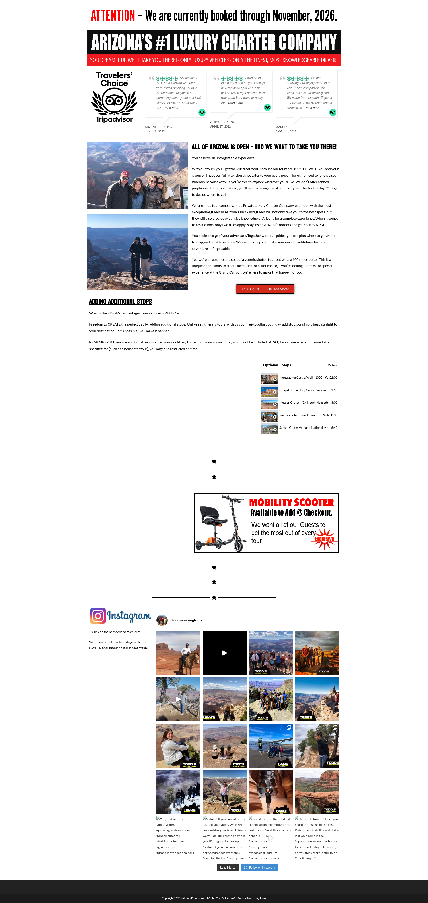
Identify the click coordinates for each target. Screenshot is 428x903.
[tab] (299, 377)
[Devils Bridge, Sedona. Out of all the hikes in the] (317, 792)
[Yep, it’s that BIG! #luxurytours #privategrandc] (178, 838)
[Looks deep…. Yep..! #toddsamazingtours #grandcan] (317, 746)
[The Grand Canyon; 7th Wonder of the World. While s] (178, 792)
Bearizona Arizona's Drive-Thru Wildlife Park (304, 415)
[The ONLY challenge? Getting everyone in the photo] (271, 653)
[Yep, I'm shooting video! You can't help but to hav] (178, 699)
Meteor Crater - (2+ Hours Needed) (303, 402)
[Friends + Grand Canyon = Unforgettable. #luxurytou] (225, 746)
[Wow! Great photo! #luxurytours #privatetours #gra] (178, 746)
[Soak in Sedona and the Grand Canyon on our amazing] (271, 746)
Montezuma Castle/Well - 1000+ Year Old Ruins (303, 377)
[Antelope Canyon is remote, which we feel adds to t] (271, 792)
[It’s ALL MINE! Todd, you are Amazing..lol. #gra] (225, 792)
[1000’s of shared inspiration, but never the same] (317, 699)
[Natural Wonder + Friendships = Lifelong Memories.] (271, 699)
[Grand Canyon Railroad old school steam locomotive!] (271, 838)
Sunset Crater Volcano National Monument (304, 427)
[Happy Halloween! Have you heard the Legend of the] (317, 838)
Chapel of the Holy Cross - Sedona (302, 390)
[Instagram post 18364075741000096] (225, 653)
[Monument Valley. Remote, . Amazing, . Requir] (178, 653)
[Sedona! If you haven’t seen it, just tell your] (225, 838)
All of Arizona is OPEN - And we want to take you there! (264, 147)
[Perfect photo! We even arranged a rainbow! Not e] (317, 653)
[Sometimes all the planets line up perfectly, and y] (225, 699)
